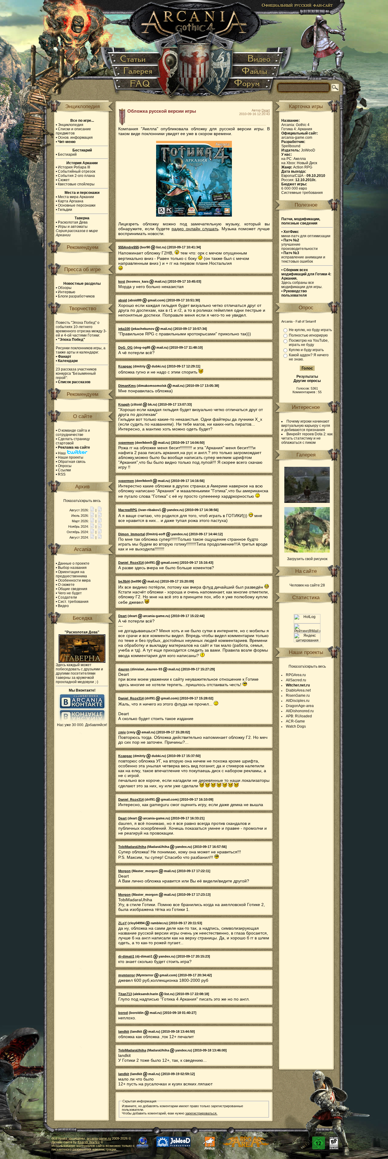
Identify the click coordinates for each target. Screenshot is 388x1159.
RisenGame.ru (298, 695)
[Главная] (194, 51)
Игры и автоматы (73, 226)
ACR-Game (295, 721)
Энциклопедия (70, 125)
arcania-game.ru (99, 1138)
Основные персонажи (76, 205)
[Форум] (250, 86)
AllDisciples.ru (297, 701)
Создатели (67, 597)
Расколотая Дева (73, 222)
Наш (62, 453)
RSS (61, 474)
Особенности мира (74, 580)
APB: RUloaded (299, 716)
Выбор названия (72, 568)
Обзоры (65, 288)
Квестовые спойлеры (76, 184)
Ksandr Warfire (89, 1142)
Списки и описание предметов (73, 131)
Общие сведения (72, 589)
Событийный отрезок (76, 171)
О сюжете (66, 585)
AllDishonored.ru (300, 711)
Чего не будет (70, 593)
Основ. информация (75, 137)
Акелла (299, 159)
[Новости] (92, 510)
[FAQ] (136, 86)
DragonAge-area (300, 706)
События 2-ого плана (76, 176)
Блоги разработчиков (76, 296)
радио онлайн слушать (195, 228)
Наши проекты (70, 457)
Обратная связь (71, 462)
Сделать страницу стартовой (73, 441)
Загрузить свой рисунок (307, 559)
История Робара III (74, 167)
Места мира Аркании (76, 197)
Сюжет (64, 180)
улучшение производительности (299, 244)
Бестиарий (67, 154)
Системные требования (302, 193)
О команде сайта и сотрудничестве (73, 432)
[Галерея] (137, 71)
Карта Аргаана (70, 201)
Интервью (66, 292)
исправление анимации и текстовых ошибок (303, 257)
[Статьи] (134, 59)
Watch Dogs (296, 726)
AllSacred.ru (296, 680)
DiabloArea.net (298, 690)
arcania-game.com (296, 137)
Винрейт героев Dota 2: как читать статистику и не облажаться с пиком (307, 438)
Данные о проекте (73, 563)
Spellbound (290, 146)
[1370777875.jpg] (307, 502)
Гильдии (65, 210)
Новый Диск (307, 163)
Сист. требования (73, 601)
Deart (266, 110)
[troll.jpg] (307, 551)
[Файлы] (255, 71)
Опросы (65, 466)
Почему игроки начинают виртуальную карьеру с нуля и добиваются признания (305, 425)
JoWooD (308, 150)
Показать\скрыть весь (82, 501)
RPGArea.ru (296, 675)
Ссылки (64, 470)
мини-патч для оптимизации (305, 234)
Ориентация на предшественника (71, 574)
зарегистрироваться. (201, 1113)
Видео (63, 606)
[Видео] (257, 59)
